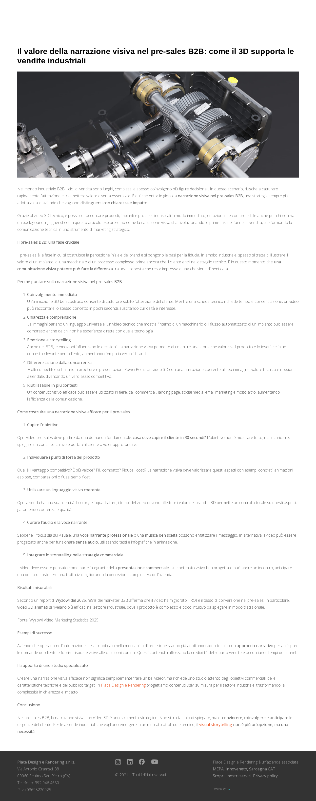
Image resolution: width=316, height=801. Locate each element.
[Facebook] (142, 762)
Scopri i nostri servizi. (232, 776)
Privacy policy (265, 776)
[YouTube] (154, 762)
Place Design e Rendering (123, 685)
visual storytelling (215, 724)
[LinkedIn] (130, 762)
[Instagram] (118, 762)
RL (228, 788)
